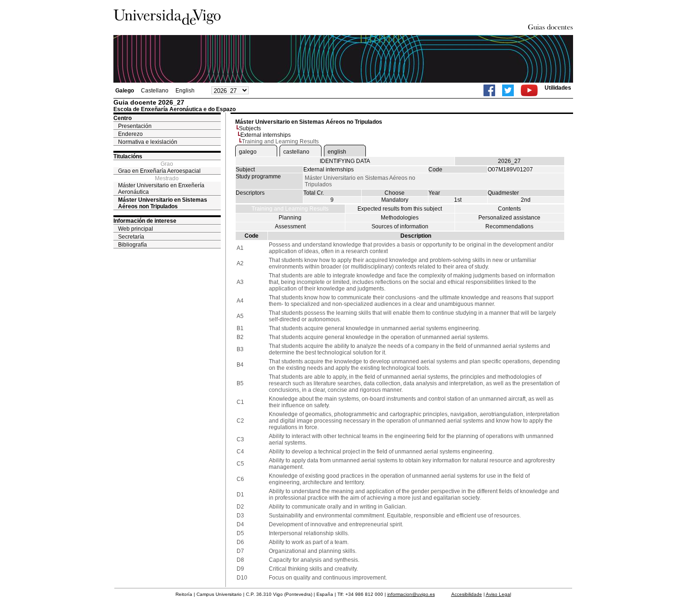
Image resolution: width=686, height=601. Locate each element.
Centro (122, 118)
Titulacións (127, 156)
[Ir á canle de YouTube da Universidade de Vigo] (529, 90)
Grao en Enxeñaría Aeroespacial (159, 171)
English (185, 90)
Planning (290, 217)
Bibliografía (132, 244)
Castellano (154, 90)
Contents (509, 208)
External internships (265, 135)
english (337, 151)
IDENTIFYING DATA (345, 161)
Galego (124, 90)
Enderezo (130, 134)
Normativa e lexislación (147, 142)
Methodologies (400, 217)
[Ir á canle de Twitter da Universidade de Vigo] (508, 90)
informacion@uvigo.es (411, 594)
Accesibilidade (466, 594)
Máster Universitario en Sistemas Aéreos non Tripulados (162, 203)
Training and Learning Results (290, 208)
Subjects (250, 128)
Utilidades (558, 88)
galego (248, 151)
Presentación (135, 126)
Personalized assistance (509, 217)
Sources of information (399, 226)
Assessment (290, 226)
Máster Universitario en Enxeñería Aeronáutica (161, 188)
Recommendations (509, 226)
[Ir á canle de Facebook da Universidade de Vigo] (489, 90)
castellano (296, 151)
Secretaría (131, 236)
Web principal (135, 229)
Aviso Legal (498, 594)
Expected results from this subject (399, 208)
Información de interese (144, 221)
